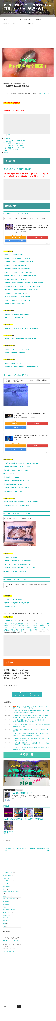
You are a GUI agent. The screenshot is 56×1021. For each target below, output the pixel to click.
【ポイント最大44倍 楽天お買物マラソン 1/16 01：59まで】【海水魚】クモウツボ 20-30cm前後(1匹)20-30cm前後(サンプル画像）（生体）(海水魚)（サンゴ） (31, 227)
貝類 (4, 926)
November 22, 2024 (9, 951)
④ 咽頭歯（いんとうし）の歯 (13, 149)
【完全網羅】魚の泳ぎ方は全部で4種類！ (14, 352)
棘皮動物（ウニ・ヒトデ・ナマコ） (11, 891)
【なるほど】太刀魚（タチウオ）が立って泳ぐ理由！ (18, 349)
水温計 (17, 629)
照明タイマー (25, 625)
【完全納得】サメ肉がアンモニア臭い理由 (15, 265)
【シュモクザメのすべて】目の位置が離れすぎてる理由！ (19, 261)
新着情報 (6, 152)
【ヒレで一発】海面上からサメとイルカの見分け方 (17, 300)
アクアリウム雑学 (7, 875)
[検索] (19, 1006)
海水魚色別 (5, 915)
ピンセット (19, 631)
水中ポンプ (37, 627)
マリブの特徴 (23, 19)
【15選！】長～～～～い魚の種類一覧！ (14, 317)
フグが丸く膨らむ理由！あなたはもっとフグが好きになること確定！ (22, 463)
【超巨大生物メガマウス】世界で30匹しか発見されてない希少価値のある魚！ (24, 282)
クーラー (26, 624)
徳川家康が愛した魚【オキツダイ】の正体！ (15, 571)
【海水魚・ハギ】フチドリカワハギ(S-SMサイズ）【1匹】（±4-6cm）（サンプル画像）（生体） (31, 436)
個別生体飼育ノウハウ (8, 886)
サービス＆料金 (13, 19)
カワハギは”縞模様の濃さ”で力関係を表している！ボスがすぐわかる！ (22, 501)
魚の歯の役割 (7, 138)
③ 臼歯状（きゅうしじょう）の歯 (14, 147)
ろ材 (27, 629)
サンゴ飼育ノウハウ (7, 880)
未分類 (4, 889)
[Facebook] (7, 800)
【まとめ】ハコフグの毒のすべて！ (13, 491)
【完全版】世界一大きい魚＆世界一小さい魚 (15, 293)
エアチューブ (14, 627)
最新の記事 (19, 790)
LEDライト (13, 625)
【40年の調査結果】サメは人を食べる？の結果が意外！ (18, 258)
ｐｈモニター (36, 629)
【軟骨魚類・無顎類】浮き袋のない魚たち (15, 303)
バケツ (27, 631)
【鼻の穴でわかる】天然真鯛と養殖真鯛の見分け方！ (18, 564)
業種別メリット (6, 896)
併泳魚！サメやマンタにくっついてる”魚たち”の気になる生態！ (20, 275)
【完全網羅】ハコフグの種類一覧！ (13, 484)
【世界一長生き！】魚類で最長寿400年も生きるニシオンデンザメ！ (21, 289)
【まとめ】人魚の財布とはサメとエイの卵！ (15, 279)
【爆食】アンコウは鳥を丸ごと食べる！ (14, 363)
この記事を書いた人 (10, 790)
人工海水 (22, 629)
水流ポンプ (30, 627)
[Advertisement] (28, 37)
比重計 (12, 629)
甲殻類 (4, 923)
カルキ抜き (44, 627)
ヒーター (32, 624)
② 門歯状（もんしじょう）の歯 (14, 145)
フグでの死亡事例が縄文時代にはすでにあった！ (16, 480)
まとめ (5, 150)
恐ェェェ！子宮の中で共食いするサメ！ (14, 254)
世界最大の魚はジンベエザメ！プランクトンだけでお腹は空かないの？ (22, 286)
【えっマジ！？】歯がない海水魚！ (13, 599)
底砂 (30, 629)
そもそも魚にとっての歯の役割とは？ (15, 140)
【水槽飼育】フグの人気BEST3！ (12, 477)
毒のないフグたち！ (9, 473)
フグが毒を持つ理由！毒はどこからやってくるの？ (17, 466)
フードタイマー (34, 625)
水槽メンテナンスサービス (9, 898)
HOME (5, 19)
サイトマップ (22, 23)
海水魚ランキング (7, 912)
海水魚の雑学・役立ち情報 (9, 909)
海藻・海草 (5, 920)
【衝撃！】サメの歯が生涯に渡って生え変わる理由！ (18, 603)
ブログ (30, 19)
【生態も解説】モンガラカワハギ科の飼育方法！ (16, 505)
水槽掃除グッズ (8, 624)
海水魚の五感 (6, 904)
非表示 (8, 135)
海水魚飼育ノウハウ (7, 918)
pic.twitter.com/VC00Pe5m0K (11, 940)
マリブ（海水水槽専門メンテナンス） (23, 793)
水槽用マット (43, 625)
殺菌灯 (42, 629)
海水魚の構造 (8, 840)
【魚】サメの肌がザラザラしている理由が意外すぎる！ (18, 296)
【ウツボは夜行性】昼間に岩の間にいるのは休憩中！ (18, 314)
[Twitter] (5, 800)
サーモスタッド (40, 624)
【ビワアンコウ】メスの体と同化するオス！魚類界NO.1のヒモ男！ (21, 366)
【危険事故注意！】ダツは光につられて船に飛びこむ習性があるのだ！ (22, 328)
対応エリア (14, 23)
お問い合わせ (31, 23)
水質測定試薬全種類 (18, 624)
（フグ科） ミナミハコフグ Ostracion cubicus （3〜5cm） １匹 (29, 414)
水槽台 (19, 625)
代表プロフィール (40, 19)
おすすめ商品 (6, 878)
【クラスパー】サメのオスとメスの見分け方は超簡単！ (18, 272)
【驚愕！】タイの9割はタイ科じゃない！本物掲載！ (17, 560)
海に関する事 (6, 901)
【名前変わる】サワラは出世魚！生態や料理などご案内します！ (20, 338)
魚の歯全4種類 (7, 142)
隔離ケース (33, 631)
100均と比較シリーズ (8, 872)
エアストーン (22, 627)
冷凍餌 (7, 631)
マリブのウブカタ (44, 93)
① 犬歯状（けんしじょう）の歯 (14, 143)
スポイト (12, 631)
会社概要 (6, 23)
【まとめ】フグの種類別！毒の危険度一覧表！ (16, 470)
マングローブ (6, 883)
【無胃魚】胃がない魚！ (10, 606)
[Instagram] (9, 800)
